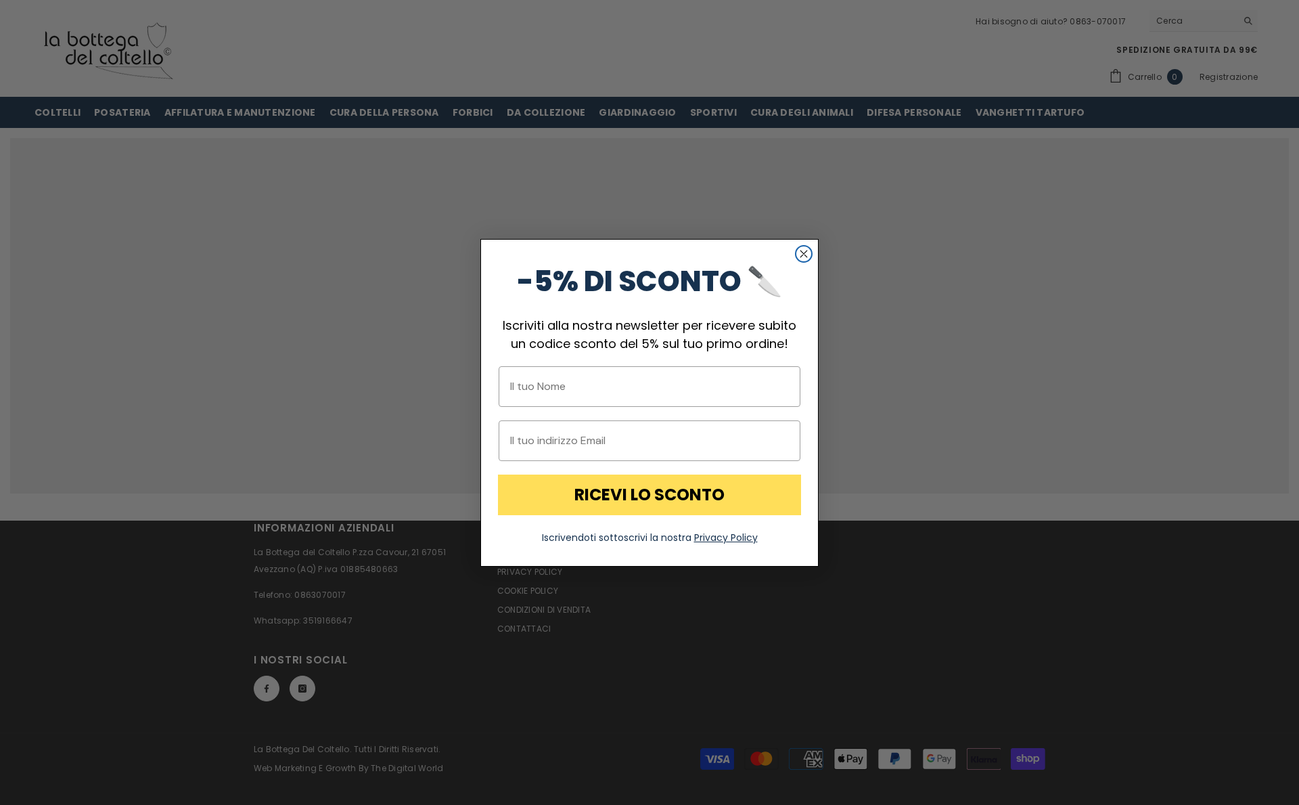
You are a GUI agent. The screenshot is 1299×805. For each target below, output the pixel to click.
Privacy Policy (726, 537)
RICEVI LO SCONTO (649, 494)
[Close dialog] (804, 254)
